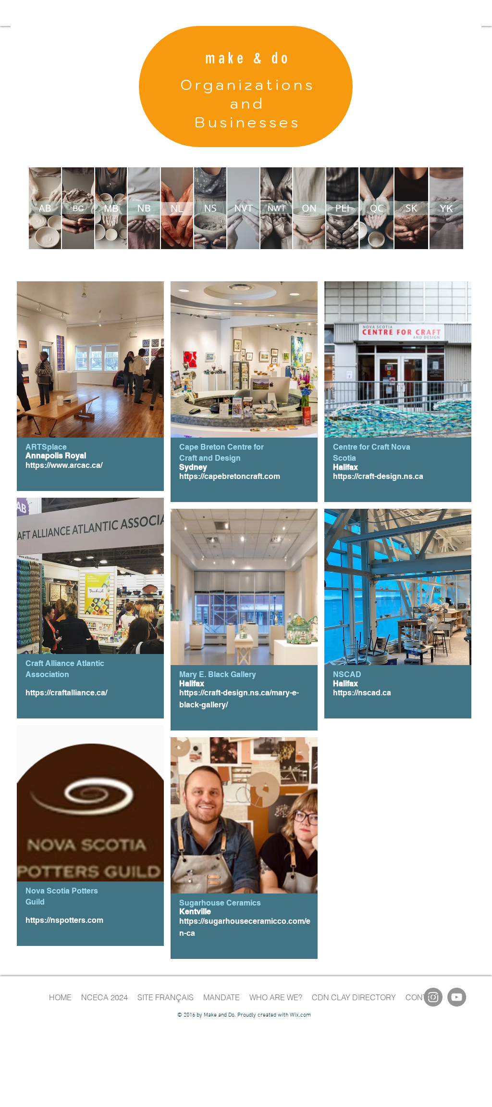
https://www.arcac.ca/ (63, 465)
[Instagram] (433, 997)
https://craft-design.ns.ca (378, 476)
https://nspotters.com (64, 920)
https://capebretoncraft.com (229, 476)
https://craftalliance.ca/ (66, 692)
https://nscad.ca (362, 692)
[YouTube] (456, 997)
